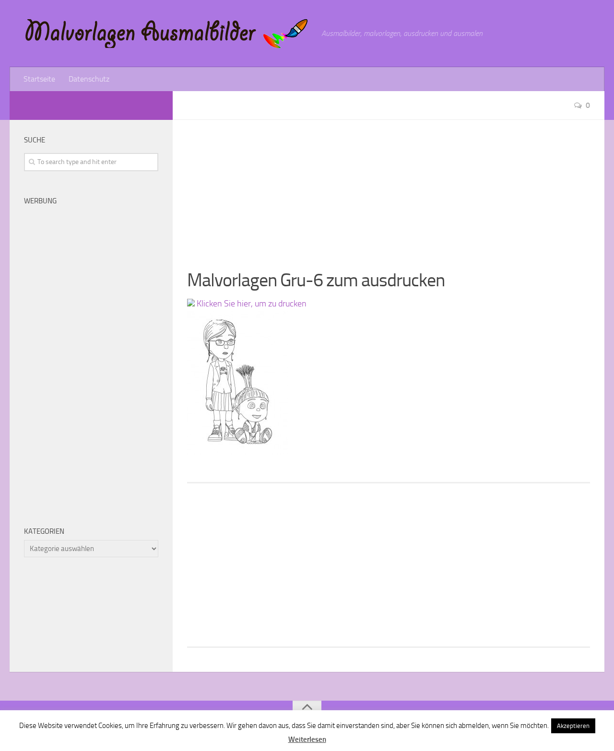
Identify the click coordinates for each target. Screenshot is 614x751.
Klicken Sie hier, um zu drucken (251, 303)
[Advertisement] (388, 187)
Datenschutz (89, 78)
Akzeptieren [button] (573, 725)
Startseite (39, 78)
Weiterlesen (307, 739)
